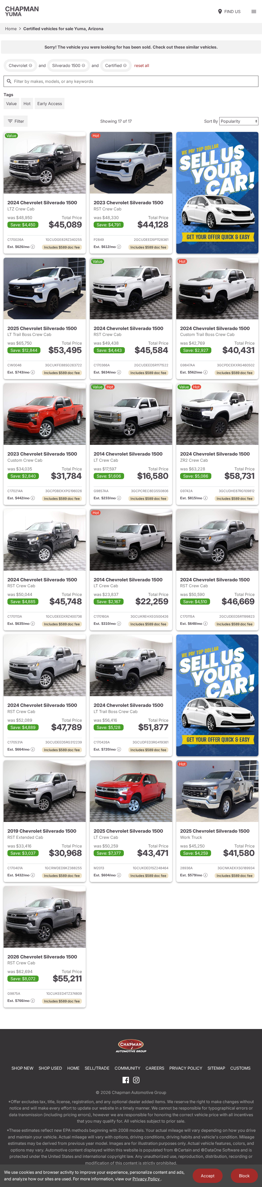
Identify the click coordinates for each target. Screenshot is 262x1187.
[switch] (254, 11)
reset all (141, 65)
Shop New (23, 1068)
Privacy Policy (185, 1068)
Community (127, 1068)
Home (11, 28)
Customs (240, 1068)
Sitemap (216, 1068)
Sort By (211, 121)
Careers (155, 1068)
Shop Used (50, 1068)
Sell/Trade (97, 1068)
